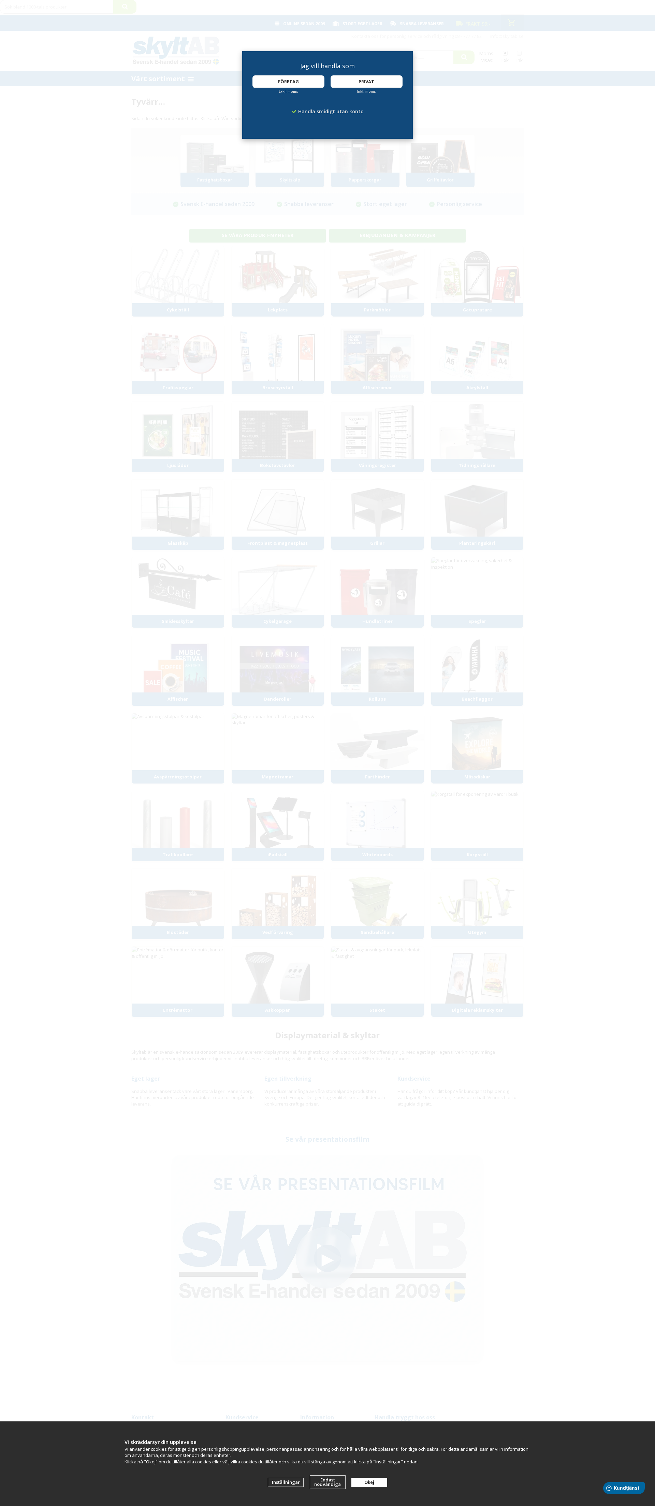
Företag (288, 81)
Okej (369, 1482)
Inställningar (286, 1482)
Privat (366, 81)
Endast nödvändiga (327, 1482)
